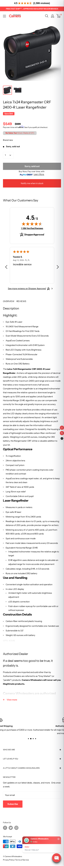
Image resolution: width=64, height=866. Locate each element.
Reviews (21, 301)
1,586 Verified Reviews (32, 228)
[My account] (52, 16)
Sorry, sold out (32, 166)
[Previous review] (6, 268)
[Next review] (57, 268)
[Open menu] (4, 16)
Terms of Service (22, 860)
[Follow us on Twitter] (11, 828)
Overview (8, 301)
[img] (32, 224)
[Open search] (46, 16)
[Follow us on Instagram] (16, 828)
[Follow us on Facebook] (5, 828)
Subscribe (12, 804)
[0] (58, 16)
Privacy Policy (8, 860)
